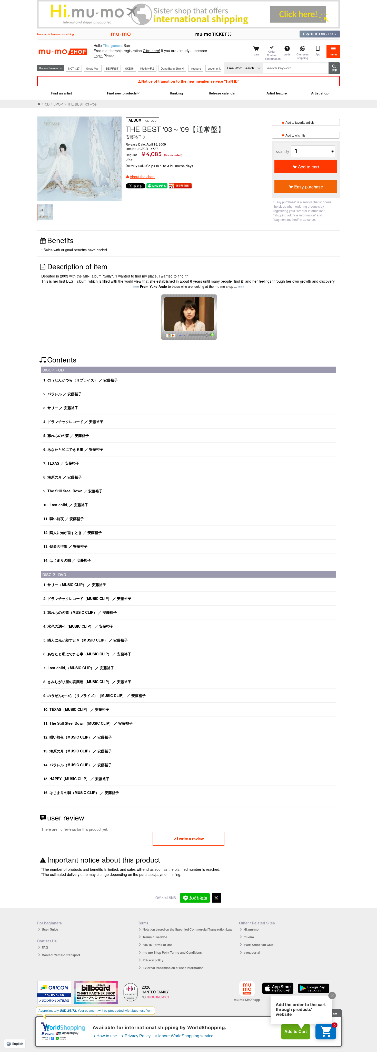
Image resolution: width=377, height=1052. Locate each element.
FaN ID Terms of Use (158, 944)
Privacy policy (153, 960)
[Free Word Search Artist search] (243, 68)
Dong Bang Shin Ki (172, 68)
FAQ (45, 947)
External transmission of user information (173, 967)
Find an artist (61, 93)
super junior (215, 68)
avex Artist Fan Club (258, 944)
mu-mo (249, 937)
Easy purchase (308, 186)
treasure (196, 68)
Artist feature (276, 93)
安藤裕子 (134, 137)
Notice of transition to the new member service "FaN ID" (190, 81)
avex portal (252, 952)
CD (47, 104)
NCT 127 (74, 68)
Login (98, 55)
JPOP (58, 104)
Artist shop (320, 93)
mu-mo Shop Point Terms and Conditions (172, 952)
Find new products (122, 93)
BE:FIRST (112, 68)
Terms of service (155, 937)
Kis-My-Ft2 (147, 68)
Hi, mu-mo (251, 929)
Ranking (176, 93)
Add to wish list (295, 135)
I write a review (190, 838)
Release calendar (222, 93)
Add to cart (308, 166)
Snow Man (92, 68)
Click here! (151, 50)
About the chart (142, 176)
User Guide (50, 929)
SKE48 (129, 68)
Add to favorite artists (299, 122)
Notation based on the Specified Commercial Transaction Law (187, 929)
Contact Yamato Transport (61, 955)
